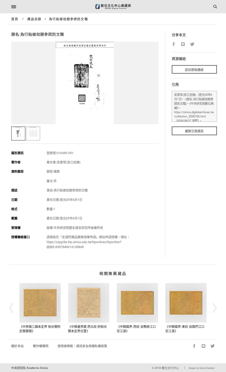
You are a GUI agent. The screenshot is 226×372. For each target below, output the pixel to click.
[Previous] (14, 308)
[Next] (212, 308)
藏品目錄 (34, 19)
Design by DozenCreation (202, 368)
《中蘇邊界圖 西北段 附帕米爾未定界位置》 (87, 328)
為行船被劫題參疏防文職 (68, 19)
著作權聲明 (40, 346)
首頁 (14, 19)
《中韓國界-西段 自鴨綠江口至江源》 (136, 328)
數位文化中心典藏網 (113, 6)
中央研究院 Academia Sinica (29, 368)
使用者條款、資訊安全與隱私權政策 (82, 346)
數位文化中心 (170, 368)
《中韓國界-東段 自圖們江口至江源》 (184, 328)
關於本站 (17, 346)
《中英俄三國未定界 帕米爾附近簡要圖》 (39, 328)
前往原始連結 (194, 69)
